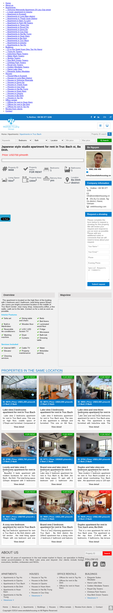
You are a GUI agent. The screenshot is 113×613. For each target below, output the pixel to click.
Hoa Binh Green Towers (97, 595)
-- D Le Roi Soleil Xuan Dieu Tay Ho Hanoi (24, 49)
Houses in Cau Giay (40, 593)
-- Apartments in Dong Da (17, 29)
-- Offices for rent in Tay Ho (17, 106)
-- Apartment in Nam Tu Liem (18, 21)
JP (110, 117)
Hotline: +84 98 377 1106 (40, 117)
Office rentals (11, 100)
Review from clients (14, 109)
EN (104, 117)
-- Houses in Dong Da (15, 82)
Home (8, 3)
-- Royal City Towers (14, 65)
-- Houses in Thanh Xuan (16, 84)
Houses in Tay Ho (39, 577)
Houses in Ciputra (39, 583)
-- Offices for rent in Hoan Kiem (19, 102)
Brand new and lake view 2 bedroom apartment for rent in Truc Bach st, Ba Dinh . (56, 469)
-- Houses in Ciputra (14, 93)
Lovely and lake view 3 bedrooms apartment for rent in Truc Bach (19, 469)
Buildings (9, 47)
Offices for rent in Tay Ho (70, 577)
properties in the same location (32, 370)
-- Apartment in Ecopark (16, 14)
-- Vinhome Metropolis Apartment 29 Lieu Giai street (28, 10)
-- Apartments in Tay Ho (16, 45)
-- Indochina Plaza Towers (17, 54)
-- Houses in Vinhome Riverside (19, 80)
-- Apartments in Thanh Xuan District (21, 18)
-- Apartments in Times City (17, 25)
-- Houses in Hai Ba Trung (17, 89)
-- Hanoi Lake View (14, 69)
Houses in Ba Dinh (39, 580)
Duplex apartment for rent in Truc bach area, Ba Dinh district (92, 527)
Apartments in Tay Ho (12, 577)
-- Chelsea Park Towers (16, 62)
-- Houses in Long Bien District (19, 78)
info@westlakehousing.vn (98, 196)
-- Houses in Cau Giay (15, 87)
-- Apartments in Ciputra (16, 43)
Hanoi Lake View (94, 583)
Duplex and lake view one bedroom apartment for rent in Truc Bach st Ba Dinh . (93, 469)
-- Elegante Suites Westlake (18, 71)
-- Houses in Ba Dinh (15, 95)
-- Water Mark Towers (15, 56)
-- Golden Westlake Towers (17, 67)
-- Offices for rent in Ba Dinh (18, 104)
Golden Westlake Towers (98, 586)
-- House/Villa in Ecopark (16, 76)
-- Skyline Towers (13, 58)
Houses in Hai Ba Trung (41, 589)
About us (9, 5)
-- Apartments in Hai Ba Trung (18, 34)
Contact (9, 111)
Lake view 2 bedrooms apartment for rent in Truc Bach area (19, 412)
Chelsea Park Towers (96, 592)
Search (105, 140)
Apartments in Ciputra (12, 580)
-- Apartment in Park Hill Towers (19, 23)
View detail (19, 427)
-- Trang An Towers (14, 51)
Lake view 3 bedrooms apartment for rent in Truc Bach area (56, 412)
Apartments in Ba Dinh (13, 586)
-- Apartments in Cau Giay (17, 32)
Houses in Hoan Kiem (40, 586)
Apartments (11, 7)
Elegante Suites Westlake (94, 578)
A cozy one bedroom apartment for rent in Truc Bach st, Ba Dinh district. (19, 527)
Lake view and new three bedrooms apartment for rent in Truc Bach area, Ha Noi (94, 412)
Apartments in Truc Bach (30, 134)
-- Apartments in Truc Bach (17, 40)
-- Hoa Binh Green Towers (17, 60)
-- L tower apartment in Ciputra (19, 12)
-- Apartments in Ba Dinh (16, 38)
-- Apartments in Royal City (17, 27)
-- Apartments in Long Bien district (20, 16)
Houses (9, 73)
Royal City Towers (95, 589)
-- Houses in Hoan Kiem (16, 91)
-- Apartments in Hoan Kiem (18, 36)
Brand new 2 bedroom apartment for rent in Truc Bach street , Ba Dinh (56, 527)
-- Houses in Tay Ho (14, 98)
